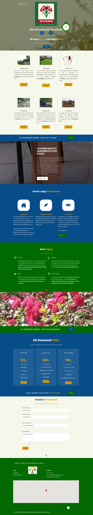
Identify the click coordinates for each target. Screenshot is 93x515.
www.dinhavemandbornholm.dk (53, 476)
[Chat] (51, 33)
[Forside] (42, 33)
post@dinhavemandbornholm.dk (56, 475)
